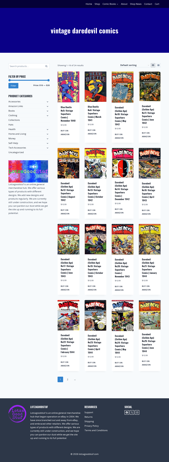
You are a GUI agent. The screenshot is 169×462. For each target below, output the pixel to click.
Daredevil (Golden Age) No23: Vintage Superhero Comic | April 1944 (94, 344)
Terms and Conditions (96, 430)
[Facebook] (127, 412)
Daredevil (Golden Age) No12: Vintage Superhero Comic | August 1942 (68, 192)
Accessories (14, 101)
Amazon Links (15, 106)
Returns (88, 416)
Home (89, 3)
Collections (14, 119)
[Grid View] (153, 65)
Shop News (136, 3)
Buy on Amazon (65, 132)
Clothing (12, 115)
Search (47, 66)
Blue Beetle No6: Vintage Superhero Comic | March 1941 (94, 113)
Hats (10, 124)
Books (11, 110)
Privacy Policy (91, 425)
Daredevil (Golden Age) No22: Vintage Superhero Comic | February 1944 (67, 344)
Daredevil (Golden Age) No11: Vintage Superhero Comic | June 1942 (148, 114)
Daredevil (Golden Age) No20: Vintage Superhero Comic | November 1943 (122, 268)
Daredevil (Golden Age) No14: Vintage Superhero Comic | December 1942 (122, 191)
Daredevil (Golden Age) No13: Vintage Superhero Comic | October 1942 (95, 192)
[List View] (158, 65)
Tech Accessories (17, 147)
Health (11, 129)
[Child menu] (47, 101)
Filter (13, 85)
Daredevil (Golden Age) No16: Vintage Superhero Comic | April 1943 (148, 192)
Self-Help (13, 143)
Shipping (89, 421)
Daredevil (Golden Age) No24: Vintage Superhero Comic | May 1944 (121, 344)
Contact (148, 3)
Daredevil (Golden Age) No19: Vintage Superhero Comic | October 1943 (95, 268)
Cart (157, 3)
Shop (97, 3)
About (124, 3)
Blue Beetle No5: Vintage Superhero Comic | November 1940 (68, 114)
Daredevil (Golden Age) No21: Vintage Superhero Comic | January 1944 (149, 268)
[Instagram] (137, 412)
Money (12, 138)
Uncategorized (16, 152)
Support (88, 412)
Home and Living (17, 133)
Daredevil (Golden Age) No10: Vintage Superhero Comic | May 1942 (121, 116)
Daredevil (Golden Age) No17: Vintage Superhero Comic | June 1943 (67, 268)
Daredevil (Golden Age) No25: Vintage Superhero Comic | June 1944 (148, 343)
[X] (132, 412)
